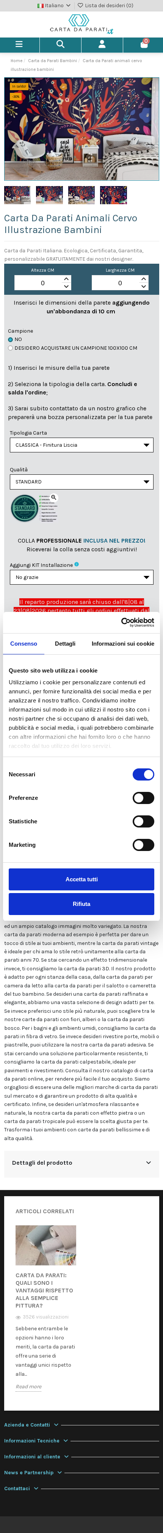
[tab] (81, 1164)
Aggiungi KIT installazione (41, 565)
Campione (20, 331)
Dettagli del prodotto (42, 1162)
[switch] (143, 798)
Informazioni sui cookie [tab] (123, 643)
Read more (28, 1386)
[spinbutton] (43, 283)
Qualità (19, 469)
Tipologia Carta (28, 433)
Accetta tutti (82, 879)
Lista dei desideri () (108, 5)
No (18, 339)
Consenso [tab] (24, 643)
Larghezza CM (120, 270)
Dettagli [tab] (65, 643)
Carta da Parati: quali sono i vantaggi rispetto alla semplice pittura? (44, 1290)
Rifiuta (81, 904)
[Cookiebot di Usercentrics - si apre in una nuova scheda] (121, 622)
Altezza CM (42, 270)
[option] (46, 1314)
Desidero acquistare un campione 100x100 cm (75, 348)
